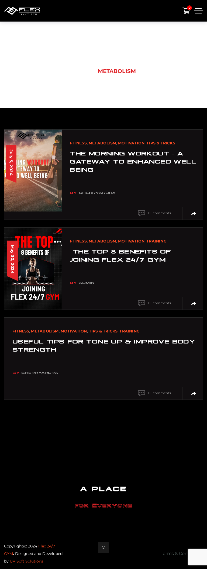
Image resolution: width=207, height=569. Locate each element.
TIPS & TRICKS (160, 143)
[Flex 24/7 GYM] (22, 11)
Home (80, 71)
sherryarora (97, 192)
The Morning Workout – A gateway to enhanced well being (133, 161)
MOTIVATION (131, 143)
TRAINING (156, 241)
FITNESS (78, 143)
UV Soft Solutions (26, 561)
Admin (86, 282)
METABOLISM (102, 143)
